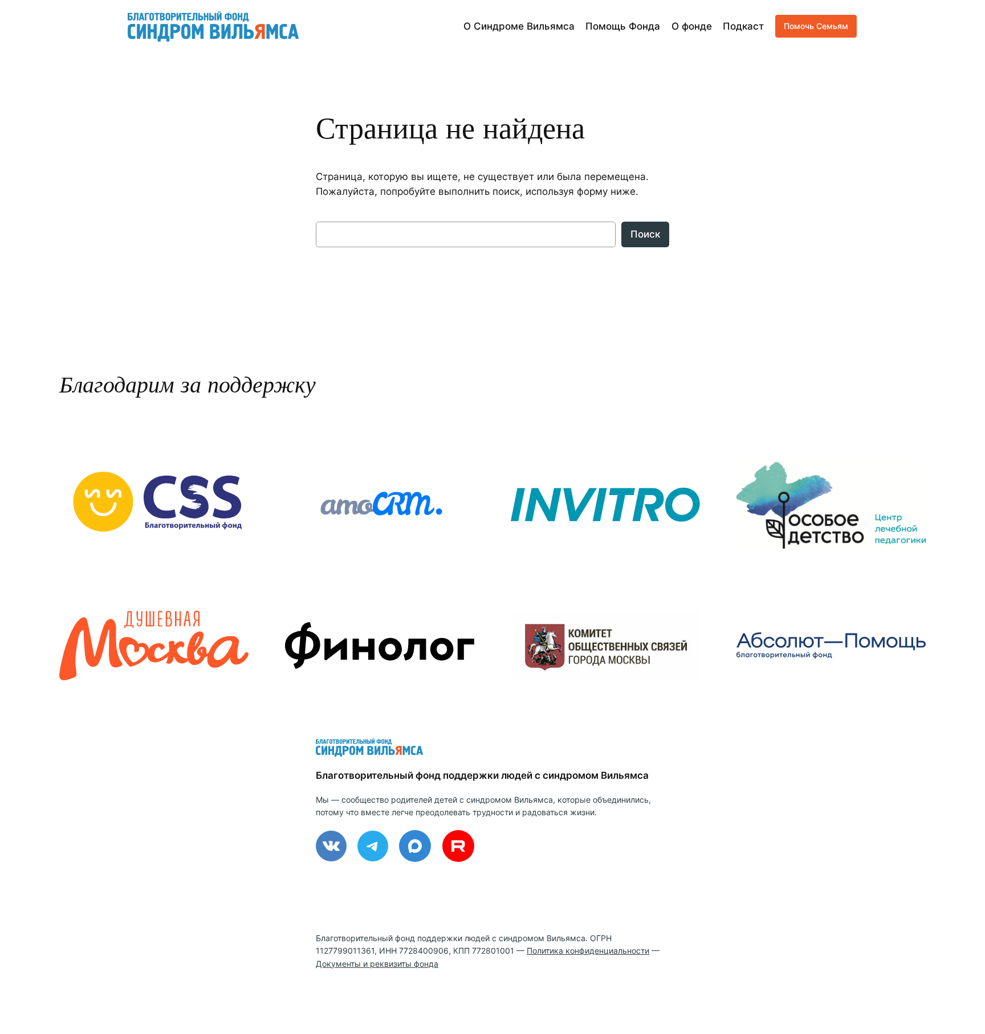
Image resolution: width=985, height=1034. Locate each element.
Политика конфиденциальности (588, 950)
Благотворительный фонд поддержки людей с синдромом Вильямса (482, 775)
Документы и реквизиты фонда (377, 963)
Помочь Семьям (816, 26)
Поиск (645, 234)
